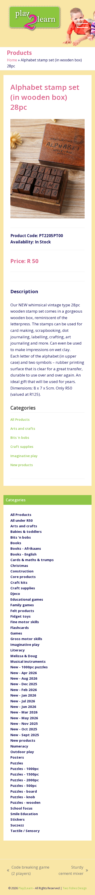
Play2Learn (25, 888)
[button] (82, 23)
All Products (20, 419)
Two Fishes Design (75, 888)
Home (12, 60)
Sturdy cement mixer (70, 870)
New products (21, 465)
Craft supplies (21, 446)
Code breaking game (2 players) (28, 870)
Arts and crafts (22, 428)
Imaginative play (24, 456)
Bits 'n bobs (19, 437)
